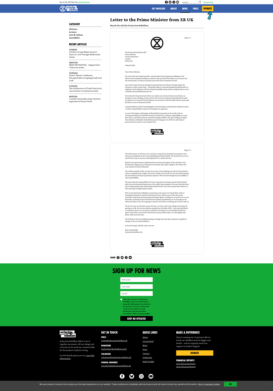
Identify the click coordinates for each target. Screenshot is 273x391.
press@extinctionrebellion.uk (114, 340)
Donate (207, 8)
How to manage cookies (209, 384)
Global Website (84, 2)
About (173, 8)
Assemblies (74, 38)
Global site (147, 357)
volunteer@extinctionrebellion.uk (116, 357)
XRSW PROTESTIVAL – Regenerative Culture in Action (84, 65)
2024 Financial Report (186, 366)
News (185, 8)
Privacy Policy (144, 313)
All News (73, 29)
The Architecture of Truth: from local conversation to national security (85, 88)
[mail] (130, 257)
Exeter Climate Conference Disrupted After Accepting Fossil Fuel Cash (85, 77)
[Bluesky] (170, 2)
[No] (270, 384)
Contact (146, 353)
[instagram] (173, 2)
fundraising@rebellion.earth (114, 349)
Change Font (208, 2)
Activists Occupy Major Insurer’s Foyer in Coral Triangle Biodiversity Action (84, 53)
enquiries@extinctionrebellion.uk (116, 366)
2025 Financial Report (185, 363)
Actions (72, 32)
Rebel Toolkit (148, 361)
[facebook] (166, 2)
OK (230, 384)
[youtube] (177, 2)
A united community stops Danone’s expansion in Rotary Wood (85, 98)
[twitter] (122, 257)
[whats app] (126, 257)
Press (195, 8)
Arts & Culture (76, 35)
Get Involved (158, 8)
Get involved (148, 341)
